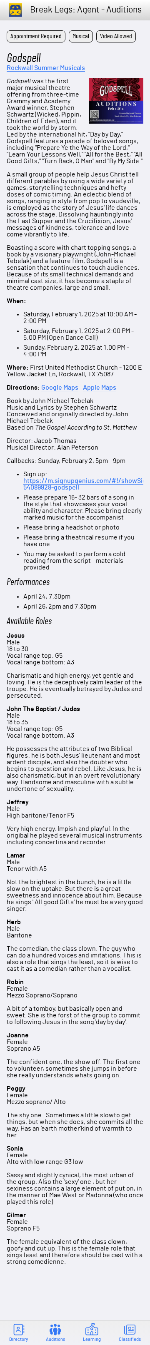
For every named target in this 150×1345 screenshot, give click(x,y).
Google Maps (59, 387)
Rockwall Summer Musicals (46, 68)
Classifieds (130, 1339)
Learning (92, 1339)
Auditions (55, 1339)
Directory (18, 1339)
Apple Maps (99, 387)
